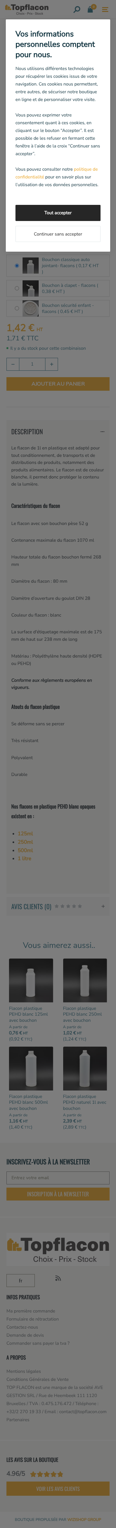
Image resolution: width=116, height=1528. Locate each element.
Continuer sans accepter (58, 234)
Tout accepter (58, 213)
